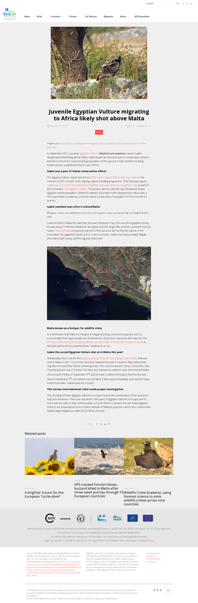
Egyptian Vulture (89, 153)
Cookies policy (154, 558)
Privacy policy (153, 553)
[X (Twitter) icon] (187, 3)
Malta (99, 132)
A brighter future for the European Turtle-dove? (44, 494)
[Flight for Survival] (9, 14)
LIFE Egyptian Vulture (75, 189)
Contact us (152, 561)
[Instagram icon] (191, 3)
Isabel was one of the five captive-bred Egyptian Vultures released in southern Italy (92, 185)
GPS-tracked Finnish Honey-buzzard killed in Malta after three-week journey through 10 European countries (98, 490)
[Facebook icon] (183, 3)
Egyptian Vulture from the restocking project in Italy (109, 358)
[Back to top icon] (168, 590)
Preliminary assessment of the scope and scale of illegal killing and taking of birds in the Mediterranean (54, 564)
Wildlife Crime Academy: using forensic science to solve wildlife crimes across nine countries (147, 498)
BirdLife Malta (63, 230)
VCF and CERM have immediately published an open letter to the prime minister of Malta (95, 342)
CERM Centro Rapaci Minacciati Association (114, 177)
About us (151, 556)
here (151, 540)
